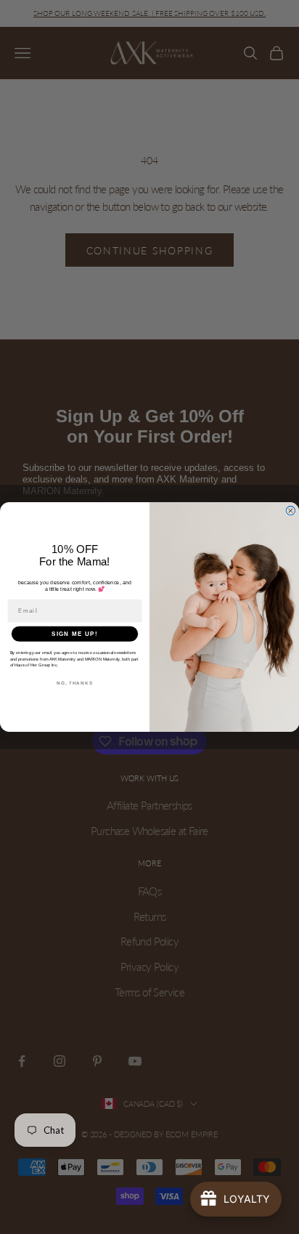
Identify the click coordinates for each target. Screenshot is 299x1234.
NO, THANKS (75, 682)
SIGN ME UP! (75, 633)
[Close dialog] (290, 510)
